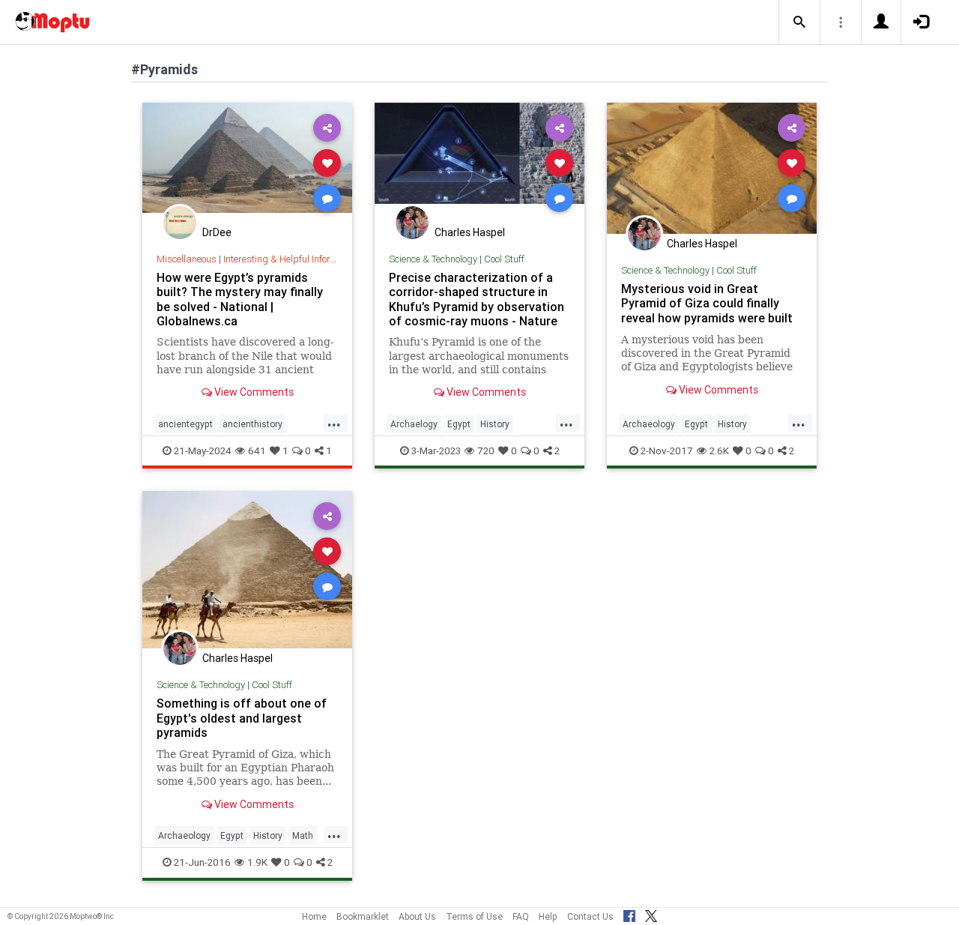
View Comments (253, 392)
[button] (799, 22)
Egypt (459, 424)
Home (314, 916)
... (334, 423)
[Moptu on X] (651, 914)
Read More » (247, 162)
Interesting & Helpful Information (291, 259)
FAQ (520, 916)
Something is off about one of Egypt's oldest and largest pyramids (242, 717)
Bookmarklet (362, 916)
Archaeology (649, 424)
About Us (417, 916)
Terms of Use (474, 916)
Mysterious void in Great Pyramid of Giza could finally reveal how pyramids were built (707, 303)
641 (257, 450)
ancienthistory (252, 424)
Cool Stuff (504, 259)
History (494, 424)
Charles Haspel (470, 232)
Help (548, 916)
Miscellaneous (187, 259)
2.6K (719, 450)
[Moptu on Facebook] (629, 914)
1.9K (257, 862)
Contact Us (590, 916)
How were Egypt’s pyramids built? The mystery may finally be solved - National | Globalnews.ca (240, 299)
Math (302, 835)
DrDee (217, 232)
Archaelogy (414, 424)
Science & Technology (433, 259)
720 (485, 450)
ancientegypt (185, 424)
